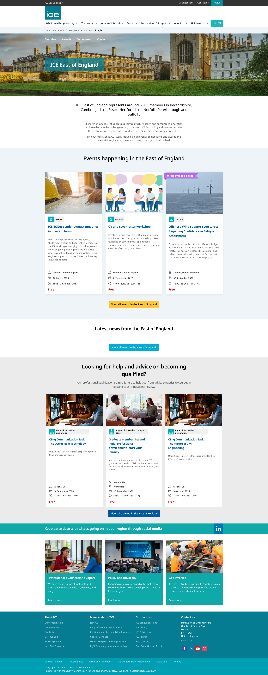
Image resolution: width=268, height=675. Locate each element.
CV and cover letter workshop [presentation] (129, 226)
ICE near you (186, 2)
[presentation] (74, 450)
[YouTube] (197, 649)
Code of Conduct (99, 636)
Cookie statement (54, 661)
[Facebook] (184, 649)
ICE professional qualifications (106, 627)
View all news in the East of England (134, 347)
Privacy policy (76, 661)
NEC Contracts (143, 641)
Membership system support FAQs (108, 641)
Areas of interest (110, 23)
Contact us (203, 2)
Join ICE (217, 23)
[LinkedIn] (218, 528)
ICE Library (141, 627)
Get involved (198, 23)
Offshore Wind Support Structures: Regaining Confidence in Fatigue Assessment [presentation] (193, 231)
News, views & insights (154, 23)
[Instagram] (204, 649)
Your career (87, 23)
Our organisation (54, 622)
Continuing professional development (110, 632)
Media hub (161, 661)
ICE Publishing (143, 632)
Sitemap (177, 661)
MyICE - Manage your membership (108, 646)
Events (130, 23)
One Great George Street (149, 646)
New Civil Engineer (54, 646)
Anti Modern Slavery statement (133, 661)
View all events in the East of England (134, 304)
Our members (52, 627)
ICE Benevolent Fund (146, 622)
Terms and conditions (100, 661)
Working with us (53, 641)
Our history (51, 632)
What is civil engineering (60, 23)
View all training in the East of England (134, 513)
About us (179, 23)
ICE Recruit (141, 636)
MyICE (217, 2)
